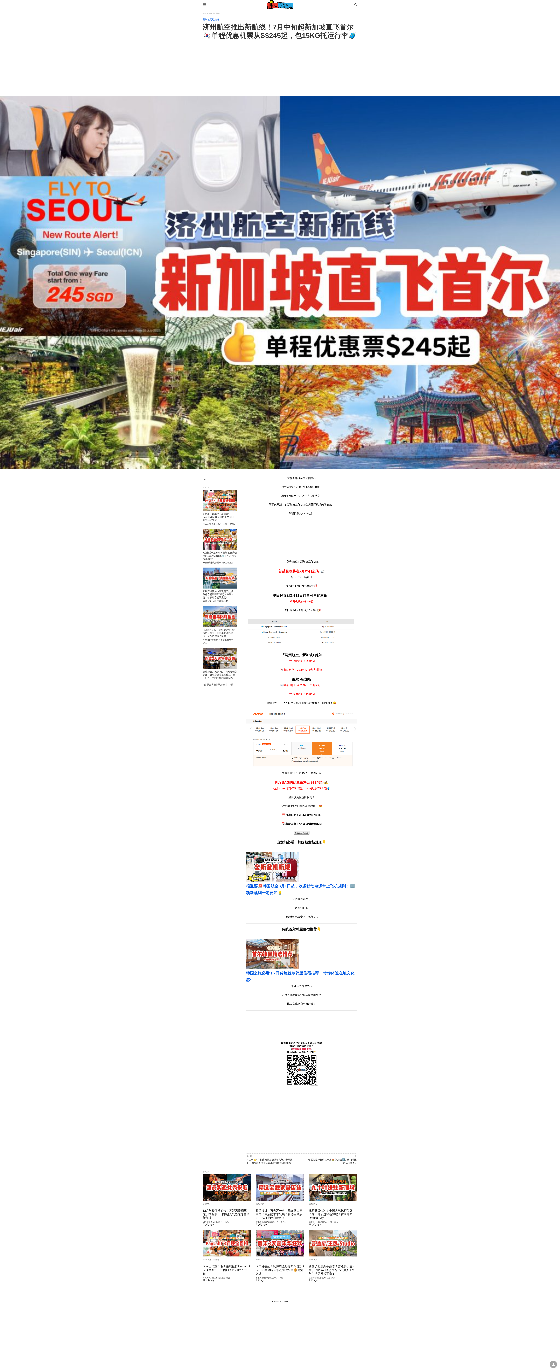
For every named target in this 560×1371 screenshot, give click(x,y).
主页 (204, 13)
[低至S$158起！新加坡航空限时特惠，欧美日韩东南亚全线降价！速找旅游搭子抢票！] (220, 616)
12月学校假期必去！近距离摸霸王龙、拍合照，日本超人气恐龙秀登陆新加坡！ (226, 1214)
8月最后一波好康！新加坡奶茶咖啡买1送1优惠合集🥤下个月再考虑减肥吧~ (220, 555)
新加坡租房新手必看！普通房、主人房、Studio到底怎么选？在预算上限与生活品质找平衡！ (332, 1270)
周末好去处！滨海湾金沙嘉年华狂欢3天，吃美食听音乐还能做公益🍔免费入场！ (280, 1270)
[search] (355, 4)
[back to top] (553, 1364)
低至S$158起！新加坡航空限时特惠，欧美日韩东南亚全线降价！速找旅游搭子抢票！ (219, 633)
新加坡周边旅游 (214, 13)
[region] (280, 64)
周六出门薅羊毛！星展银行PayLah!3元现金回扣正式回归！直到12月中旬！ (219, 517)
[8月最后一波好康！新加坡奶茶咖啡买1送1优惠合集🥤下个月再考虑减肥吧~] (220, 539)
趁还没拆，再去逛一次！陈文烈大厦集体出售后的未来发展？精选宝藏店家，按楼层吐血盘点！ (279, 1214)
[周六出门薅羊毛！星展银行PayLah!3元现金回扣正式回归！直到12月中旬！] (220, 500)
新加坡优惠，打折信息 (211, 1260)
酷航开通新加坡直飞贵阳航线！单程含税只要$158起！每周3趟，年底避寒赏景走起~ (219, 594)
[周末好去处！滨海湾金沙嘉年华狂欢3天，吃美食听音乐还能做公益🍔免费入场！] (280, 1243)
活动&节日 (207, 1204)
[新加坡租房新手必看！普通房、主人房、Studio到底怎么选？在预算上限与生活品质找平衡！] (333, 1243)
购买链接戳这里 (301, 833)
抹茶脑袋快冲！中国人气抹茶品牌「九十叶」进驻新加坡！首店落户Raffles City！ (330, 1214)
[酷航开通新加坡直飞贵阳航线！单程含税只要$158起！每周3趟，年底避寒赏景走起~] (220, 578)
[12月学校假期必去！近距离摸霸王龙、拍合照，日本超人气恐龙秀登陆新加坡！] (227, 1187)
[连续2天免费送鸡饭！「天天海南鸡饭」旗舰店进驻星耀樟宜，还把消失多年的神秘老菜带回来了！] (220, 658)
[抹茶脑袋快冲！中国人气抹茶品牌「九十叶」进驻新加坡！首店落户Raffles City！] (333, 1187)
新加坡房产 (260, 1204)
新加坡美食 (313, 1204)
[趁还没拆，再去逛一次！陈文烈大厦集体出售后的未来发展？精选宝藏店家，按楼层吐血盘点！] (280, 1187)
